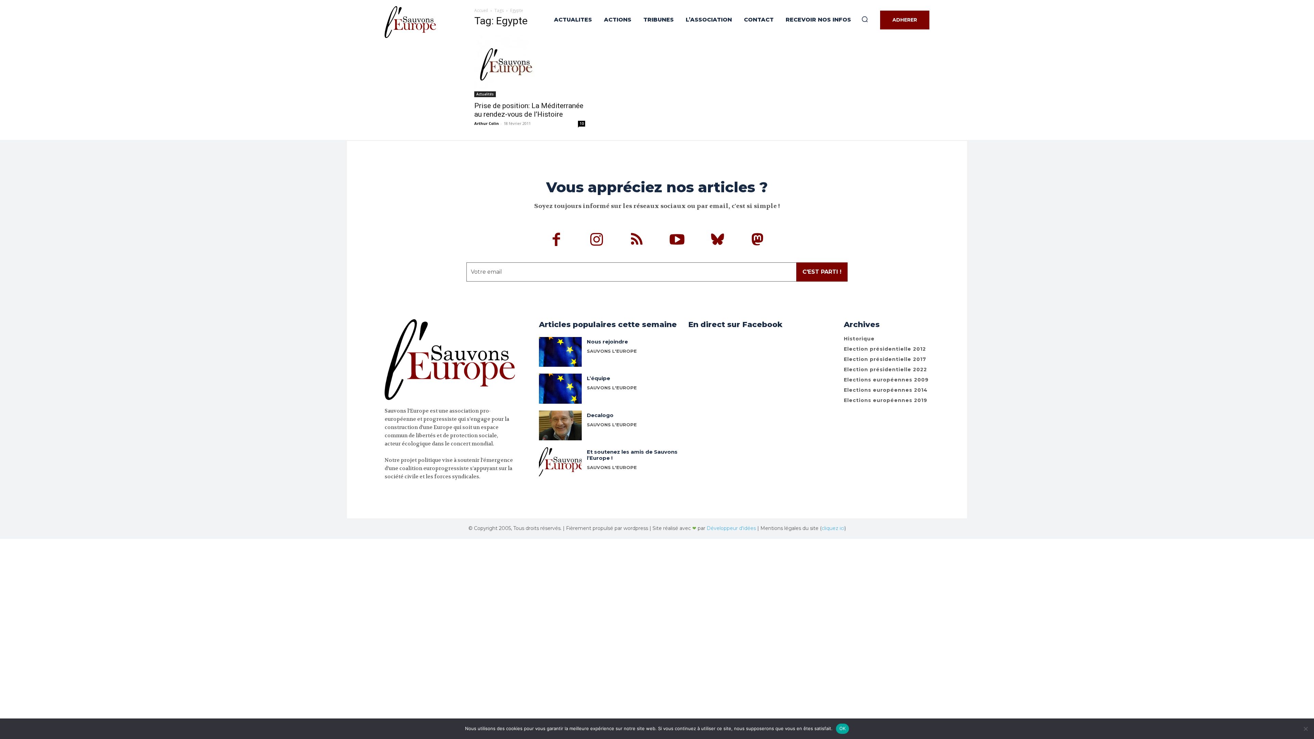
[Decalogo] (560, 425)
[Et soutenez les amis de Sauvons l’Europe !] (560, 462)
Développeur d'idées (731, 528)
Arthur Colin (486, 123)
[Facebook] (556, 240)
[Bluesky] (717, 240)
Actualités (485, 94)
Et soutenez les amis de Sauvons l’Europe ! (632, 455)
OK (842, 728)
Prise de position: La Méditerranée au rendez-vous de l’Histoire (528, 110)
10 (582, 123)
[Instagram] (596, 240)
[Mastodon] (757, 240)
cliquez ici (833, 528)
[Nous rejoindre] (560, 352)
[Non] (1305, 728)
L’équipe (598, 378)
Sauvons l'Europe (612, 424)
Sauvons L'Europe (612, 351)
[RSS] (637, 240)
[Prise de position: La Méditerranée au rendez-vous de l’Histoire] (529, 65)
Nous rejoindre (607, 341)
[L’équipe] (560, 388)
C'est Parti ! (821, 272)
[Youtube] (677, 240)
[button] (864, 19)
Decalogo (600, 415)
